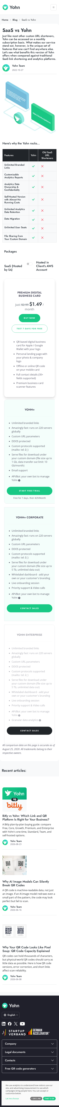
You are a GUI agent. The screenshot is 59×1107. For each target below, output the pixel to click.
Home (5, 19)
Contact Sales (29, 608)
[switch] (29, 263)
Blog (15, 19)
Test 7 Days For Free (30, 328)
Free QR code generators (20, 1069)
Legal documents (15, 1052)
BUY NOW (29, 318)
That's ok (49, 1098)
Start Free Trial (29, 490)
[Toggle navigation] (54, 7)
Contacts (10, 1060)
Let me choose (12, 1098)
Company (10, 1044)
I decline (36, 1098)
